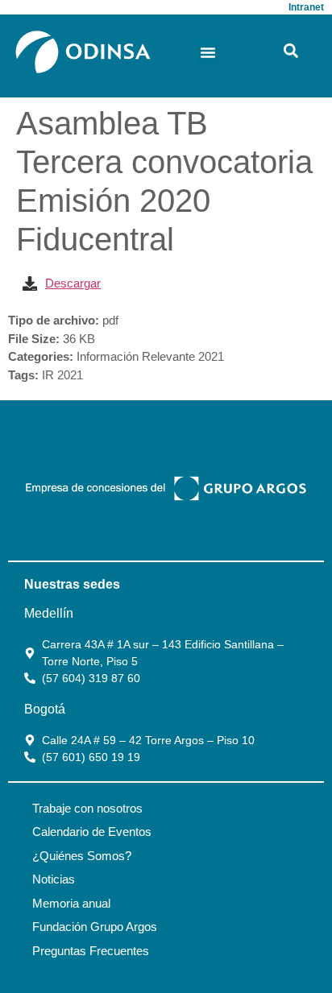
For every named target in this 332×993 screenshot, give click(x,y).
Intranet (306, 7)
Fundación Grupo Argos (94, 926)
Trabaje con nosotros (87, 808)
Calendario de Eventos (91, 831)
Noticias (53, 879)
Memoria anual (71, 903)
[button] (208, 52)
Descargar (73, 283)
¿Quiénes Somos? (81, 856)
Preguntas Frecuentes (90, 951)
